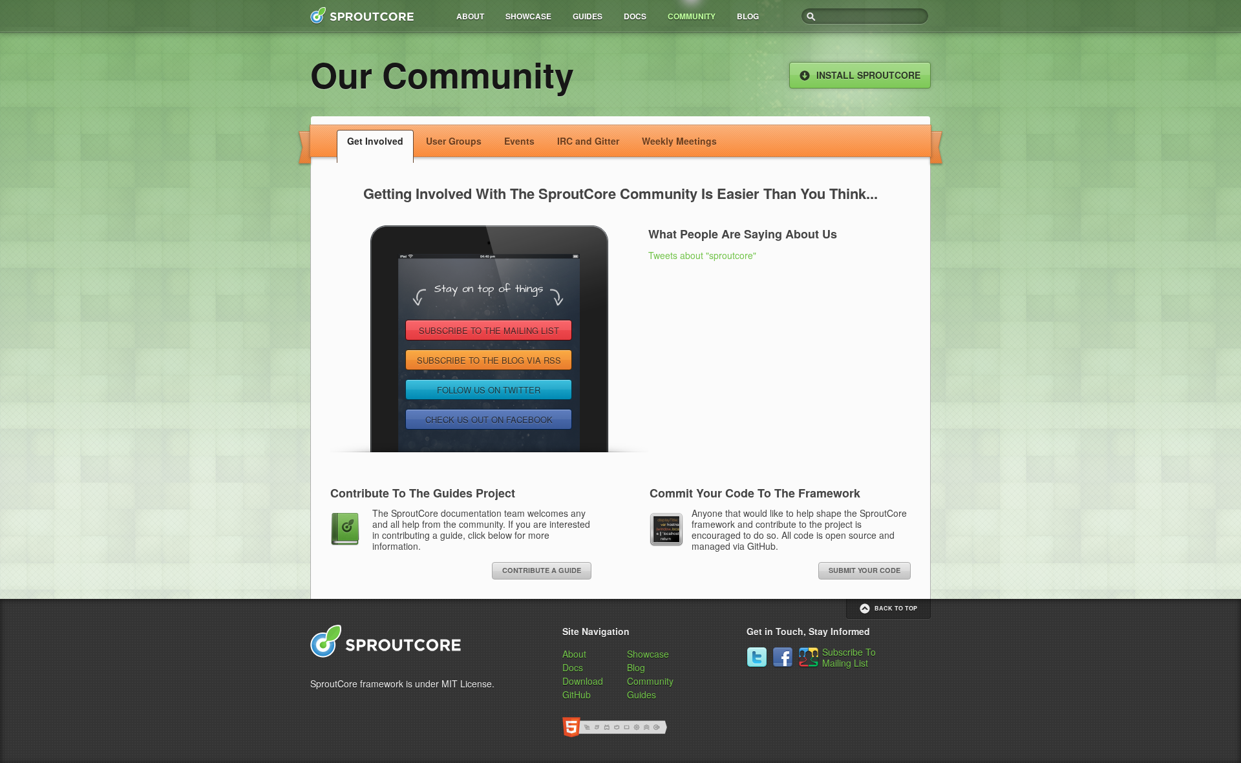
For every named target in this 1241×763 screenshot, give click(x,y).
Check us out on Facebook (489, 419)
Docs (635, 16)
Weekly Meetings (679, 140)
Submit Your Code (864, 570)
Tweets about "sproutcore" (702, 255)
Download (582, 680)
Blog (748, 16)
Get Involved (375, 140)
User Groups (454, 140)
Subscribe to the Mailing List (489, 330)
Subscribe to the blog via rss (489, 360)
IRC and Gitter (588, 140)
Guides (587, 16)
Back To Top (896, 608)
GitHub (576, 694)
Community (692, 16)
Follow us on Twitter (488, 390)
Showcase (528, 16)
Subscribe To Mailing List (849, 657)
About (470, 16)
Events (519, 140)
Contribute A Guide (541, 570)
